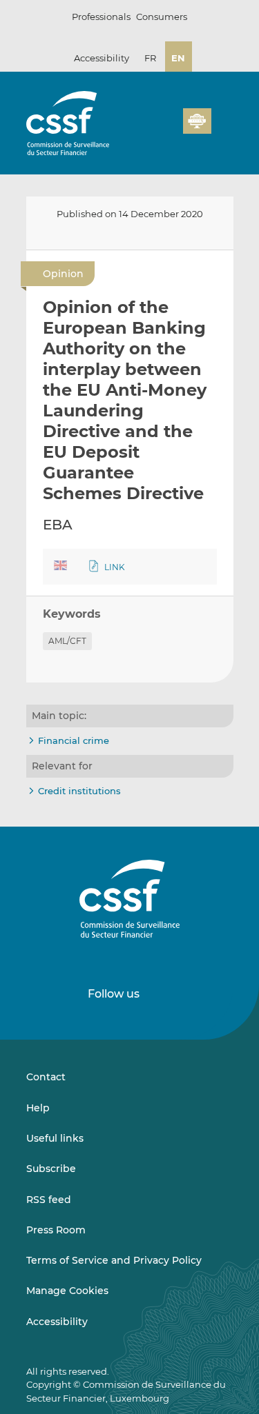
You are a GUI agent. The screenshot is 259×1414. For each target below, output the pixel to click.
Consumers (161, 16)
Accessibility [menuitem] (57, 1321)
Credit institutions (79, 790)
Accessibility (101, 57)
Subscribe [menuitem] (51, 1168)
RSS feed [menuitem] (48, 1199)
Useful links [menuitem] (55, 1138)
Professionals (101, 16)
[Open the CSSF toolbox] (167, 128)
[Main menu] (222, 118)
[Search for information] (151, 128)
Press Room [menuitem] (56, 1230)
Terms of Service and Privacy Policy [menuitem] (114, 1260)
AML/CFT (67, 641)
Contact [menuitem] (46, 1077)
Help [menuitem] (38, 1108)
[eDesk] (197, 121)
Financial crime (73, 740)
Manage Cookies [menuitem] (67, 1290)
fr (150, 57)
